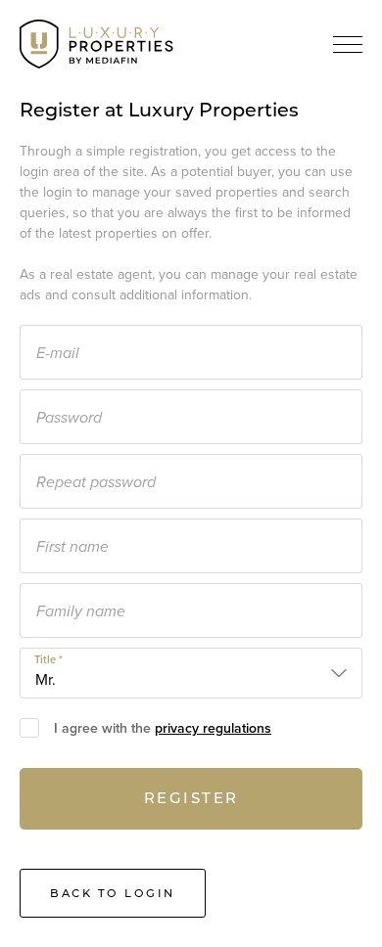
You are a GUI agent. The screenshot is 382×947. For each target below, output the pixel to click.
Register (191, 798)
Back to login (112, 893)
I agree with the (162, 728)
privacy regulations (213, 728)
